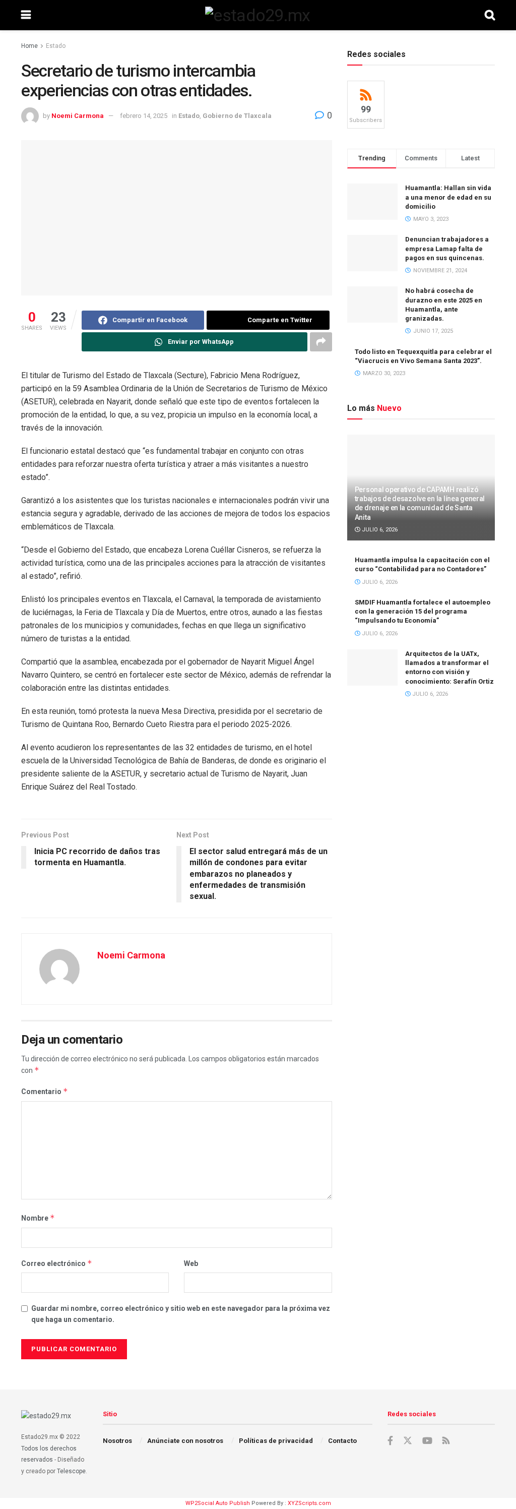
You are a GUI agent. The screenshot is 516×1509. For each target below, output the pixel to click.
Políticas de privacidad (276, 1440)
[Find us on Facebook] (390, 1441)
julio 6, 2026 (379, 529)
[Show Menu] (26, 15)
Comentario (44, 1091)
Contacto (342, 1440)
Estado (56, 45)
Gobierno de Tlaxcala (237, 115)
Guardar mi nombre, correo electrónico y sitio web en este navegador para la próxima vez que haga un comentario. (180, 1313)
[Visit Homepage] (257, 15)
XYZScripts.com (309, 1503)
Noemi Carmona (77, 115)
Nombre (38, 1218)
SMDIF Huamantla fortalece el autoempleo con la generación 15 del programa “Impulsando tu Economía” (422, 611)
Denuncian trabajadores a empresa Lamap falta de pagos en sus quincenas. (447, 248)
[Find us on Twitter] (407, 1441)
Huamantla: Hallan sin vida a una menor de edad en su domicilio (448, 197)
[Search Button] (490, 15)
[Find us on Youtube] (427, 1441)
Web (191, 1263)
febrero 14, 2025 (143, 115)
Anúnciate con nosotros (185, 1440)
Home (29, 45)
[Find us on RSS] (445, 1441)
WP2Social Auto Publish (217, 1503)
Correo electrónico (56, 1263)
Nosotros (117, 1440)
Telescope (71, 1471)
